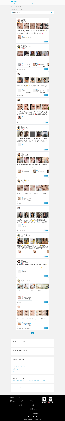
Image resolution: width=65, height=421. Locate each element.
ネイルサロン (20, 389)
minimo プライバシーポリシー (34, 409)
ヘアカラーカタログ (21, 400)
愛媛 (18, 6)
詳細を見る (45, 41)
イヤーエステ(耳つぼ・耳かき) (21, 366)
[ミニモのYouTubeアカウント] (36, 416)
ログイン (52, 1)
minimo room (32, 401)
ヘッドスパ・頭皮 (15, 366)
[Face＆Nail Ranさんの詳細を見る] (32, 268)
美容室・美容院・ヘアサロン (13, 397)
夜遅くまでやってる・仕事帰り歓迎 (41, 380)
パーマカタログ (20, 401)
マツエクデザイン (21, 405)
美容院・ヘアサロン (15, 389)
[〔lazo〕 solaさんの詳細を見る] (32, 30)
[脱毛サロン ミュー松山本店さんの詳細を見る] (32, 291)
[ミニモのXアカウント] (31, 416)
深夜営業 (35, 380)
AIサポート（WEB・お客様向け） (34, 413)
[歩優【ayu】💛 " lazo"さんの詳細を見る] (32, 191)
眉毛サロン (29, 389)
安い (13, 371)
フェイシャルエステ (15, 369)
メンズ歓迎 (14, 380)
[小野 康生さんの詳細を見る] (32, 84)
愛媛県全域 (14, 352)
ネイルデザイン (20, 404)
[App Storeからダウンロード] (44, 402)
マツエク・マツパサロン (13, 400)
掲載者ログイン (32, 405)
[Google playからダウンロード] (50, 402)
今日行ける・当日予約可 (19, 380)
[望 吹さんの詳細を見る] (32, 219)
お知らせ (31, 400)
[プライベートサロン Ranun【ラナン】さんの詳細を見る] (32, 245)
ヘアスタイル (20, 397)
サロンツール (32, 404)
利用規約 (31, 408)
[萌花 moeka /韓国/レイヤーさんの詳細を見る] (32, 57)
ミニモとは (31, 397)
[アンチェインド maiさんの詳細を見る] (32, 165)
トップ (11, 6)
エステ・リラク (15, 6)
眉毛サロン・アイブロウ (13, 401)
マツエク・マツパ (25, 389)
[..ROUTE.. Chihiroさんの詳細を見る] (32, 138)
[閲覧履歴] (49, 1)
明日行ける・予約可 (25, 380)
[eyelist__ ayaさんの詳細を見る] (32, 317)
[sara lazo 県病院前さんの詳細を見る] (32, 111)
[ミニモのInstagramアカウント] (28, 416)
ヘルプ (31, 412)
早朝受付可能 (30, 380)
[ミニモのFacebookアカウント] (33, 416)
